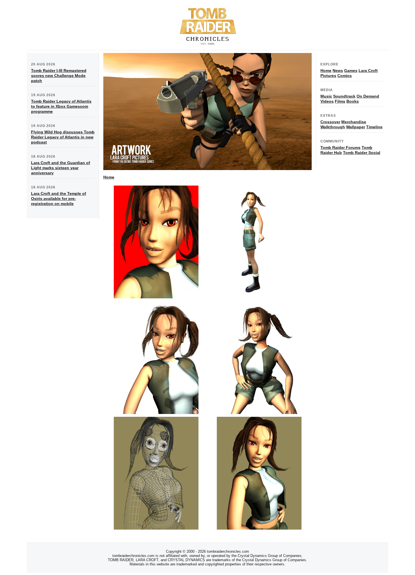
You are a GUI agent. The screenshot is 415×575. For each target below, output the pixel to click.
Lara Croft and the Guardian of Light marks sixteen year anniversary (60, 167)
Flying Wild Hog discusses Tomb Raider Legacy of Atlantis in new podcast (63, 137)
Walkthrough (332, 127)
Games (350, 70)
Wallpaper (355, 127)
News (338, 70)
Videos (327, 101)
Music (326, 96)
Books (352, 101)
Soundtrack (344, 96)
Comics (344, 75)
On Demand (368, 96)
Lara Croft (368, 70)
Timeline (374, 127)
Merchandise (353, 122)
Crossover (330, 122)
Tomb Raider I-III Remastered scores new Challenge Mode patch (58, 75)
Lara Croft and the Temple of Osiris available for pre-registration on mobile (58, 198)
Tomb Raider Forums (340, 147)
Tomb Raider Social (361, 152)
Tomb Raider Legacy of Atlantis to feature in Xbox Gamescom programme (61, 106)
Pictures (328, 75)
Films (340, 101)
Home (108, 177)
